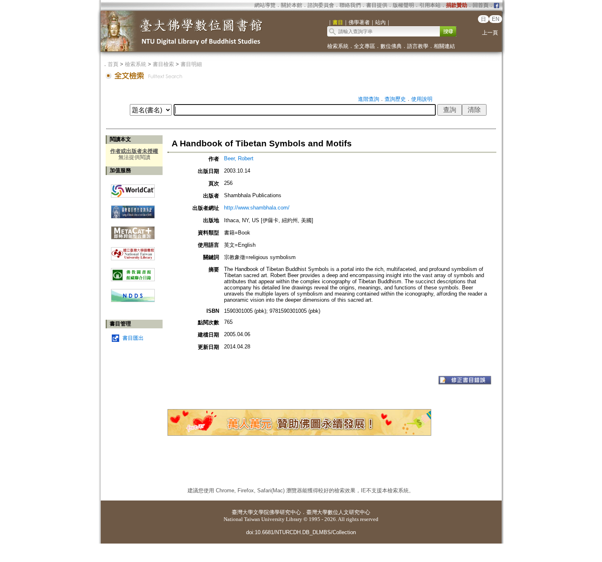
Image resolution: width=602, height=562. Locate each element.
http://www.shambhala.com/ (257, 208)
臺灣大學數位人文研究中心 (338, 512)
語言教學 (417, 46)
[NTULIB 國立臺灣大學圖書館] (133, 250)
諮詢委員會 (321, 5)
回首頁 (481, 5)
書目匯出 (133, 338)
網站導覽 (265, 5)
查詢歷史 (395, 99)
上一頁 (490, 33)
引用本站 (430, 5)
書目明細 (191, 64)
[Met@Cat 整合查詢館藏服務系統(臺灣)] (133, 229)
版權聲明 (403, 5)
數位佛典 (391, 46)
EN (495, 19)
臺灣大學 (242, 512)
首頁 (113, 64)
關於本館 (291, 5)
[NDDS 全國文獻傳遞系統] (133, 300)
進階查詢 (368, 99)
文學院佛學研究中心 (277, 512)
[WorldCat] (133, 189)
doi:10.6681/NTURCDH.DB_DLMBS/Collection (301, 532)
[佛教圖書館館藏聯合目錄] (133, 271)
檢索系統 (338, 46)
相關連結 (444, 46)
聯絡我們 (350, 5)
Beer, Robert (238, 158)
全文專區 (364, 46)
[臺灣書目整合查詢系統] (133, 208)
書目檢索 (163, 64)
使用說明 (421, 99)
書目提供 (376, 5)
